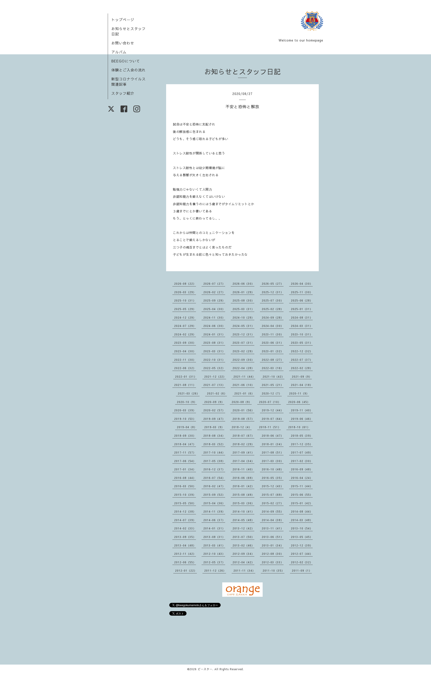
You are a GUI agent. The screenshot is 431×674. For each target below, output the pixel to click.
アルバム (119, 51)
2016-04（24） (302, 478)
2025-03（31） (243, 309)
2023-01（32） (273, 351)
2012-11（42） (185, 553)
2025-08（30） (243, 300)
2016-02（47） (214, 486)
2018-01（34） (273, 444)
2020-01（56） (243, 410)
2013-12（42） (243, 528)
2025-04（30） (214, 309)
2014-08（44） (302, 511)
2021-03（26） (189, 393)
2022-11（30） (185, 359)
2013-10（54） (302, 528)
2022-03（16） (273, 368)
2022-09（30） (243, 359)
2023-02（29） (243, 351)
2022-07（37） (302, 359)
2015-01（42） (302, 503)
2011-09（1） (302, 570)
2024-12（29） (185, 317)
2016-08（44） (185, 478)
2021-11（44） (244, 376)
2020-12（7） (272, 393)
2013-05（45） (302, 537)
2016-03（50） (185, 486)
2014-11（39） (214, 511)
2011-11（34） (244, 570)
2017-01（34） (185, 469)
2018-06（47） (273, 435)
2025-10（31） (185, 300)
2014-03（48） (302, 520)
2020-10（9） (187, 402)
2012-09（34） (243, 553)
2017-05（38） (214, 461)
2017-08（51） (273, 452)
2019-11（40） (302, 410)
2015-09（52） (214, 494)
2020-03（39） (185, 410)
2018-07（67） (243, 435)
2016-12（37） (214, 469)
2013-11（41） (273, 528)
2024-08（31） (302, 317)
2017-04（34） (243, 461)
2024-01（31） (214, 334)
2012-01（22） (186, 570)
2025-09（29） (214, 300)
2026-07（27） (214, 283)
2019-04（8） (187, 427)
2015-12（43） (273, 486)
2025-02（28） (273, 309)
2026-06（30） (243, 283)
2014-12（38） (185, 511)
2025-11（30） (302, 292)
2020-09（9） (214, 402)
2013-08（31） (214, 537)
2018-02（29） (243, 444)
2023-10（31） (302, 334)
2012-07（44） (302, 553)
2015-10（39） (185, 494)
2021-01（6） (244, 393)
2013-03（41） (214, 545)
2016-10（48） (273, 469)
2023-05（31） (302, 342)
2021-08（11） (185, 385)
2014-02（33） (185, 528)
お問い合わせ (122, 42)
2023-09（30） (185, 342)
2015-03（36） (243, 503)
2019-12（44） (273, 410)
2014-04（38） (273, 520)
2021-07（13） (214, 385)
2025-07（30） (273, 300)
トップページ (122, 19)
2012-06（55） (185, 562)
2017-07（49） (302, 452)
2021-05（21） (273, 385)
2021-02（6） (217, 393)
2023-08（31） (214, 342)
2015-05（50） (185, 503)
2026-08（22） (185, 283)
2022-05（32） (214, 368)
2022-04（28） (243, 368)
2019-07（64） (273, 419)
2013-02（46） (243, 545)
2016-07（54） (214, 478)
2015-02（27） (273, 503)
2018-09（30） (185, 435)
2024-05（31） (243, 326)
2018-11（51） (270, 427)
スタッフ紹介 (122, 93)
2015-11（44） (302, 486)
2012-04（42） (243, 562)
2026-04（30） (302, 283)
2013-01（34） (273, 545)
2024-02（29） (185, 334)
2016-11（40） (243, 469)
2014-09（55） (273, 511)
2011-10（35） (273, 570)
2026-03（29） (185, 292)
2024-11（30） (214, 317)
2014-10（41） (243, 511)
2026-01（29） (243, 292)
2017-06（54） (185, 461)
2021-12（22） (215, 376)
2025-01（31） (302, 309)
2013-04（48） (185, 545)
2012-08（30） (273, 553)
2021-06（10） (243, 385)
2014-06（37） (214, 520)
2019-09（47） (214, 419)
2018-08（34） (214, 435)
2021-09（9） (302, 376)
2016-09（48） (302, 469)
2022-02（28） (302, 368)
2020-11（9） (299, 393)
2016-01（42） (243, 486)
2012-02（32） (302, 562)
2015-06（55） (302, 494)
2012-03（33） (273, 562)
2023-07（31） (243, 342)
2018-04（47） (185, 444)
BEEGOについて (125, 60)
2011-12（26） (215, 570)
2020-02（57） (214, 410)
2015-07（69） (273, 494)
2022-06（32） (185, 368)
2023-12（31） (243, 334)
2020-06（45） (299, 402)
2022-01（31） (186, 376)
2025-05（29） (185, 309)
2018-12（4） (242, 427)
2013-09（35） (185, 537)
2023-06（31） (273, 342)
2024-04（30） (273, 326)
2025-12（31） (273, 292)
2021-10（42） (273, 376)
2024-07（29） (185, 326)
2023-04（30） (185, 351)
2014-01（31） (214, 528)
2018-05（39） (302, 435)
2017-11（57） (185, 452)
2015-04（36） (214, 503)
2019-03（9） (214, 427)
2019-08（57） (243, 419)
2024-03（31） (302, 326)
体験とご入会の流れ (128, 69)
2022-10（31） (214, 359)
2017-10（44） (214, 452)
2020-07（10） (270, 402)
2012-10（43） (214, 553)
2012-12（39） (302, 545)
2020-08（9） (242, 402)
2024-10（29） (243, 317)
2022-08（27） (273, 359)
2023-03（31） (214, 351)
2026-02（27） (214, 292)
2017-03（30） (273, 461)
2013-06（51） (273, 537)
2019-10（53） (185, 419)
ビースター (205, 669)
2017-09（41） (243, 452)
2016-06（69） (243, 478)
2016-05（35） (273, 478)
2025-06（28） (302, 300)
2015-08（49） (243, 494)
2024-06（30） (214, 326)
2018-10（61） (299, 427)
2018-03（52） (214, 444)
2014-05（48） (243, 520)
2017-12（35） (302, 444)
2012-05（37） (214, 562)
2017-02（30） (302, 461)
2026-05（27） (273, 283)
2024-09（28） (273, 317)
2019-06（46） (302, 419)
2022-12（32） (302, 351)
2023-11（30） (273, 334)
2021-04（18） (302, 385)
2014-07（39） (185, 520)
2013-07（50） (243, 537)
